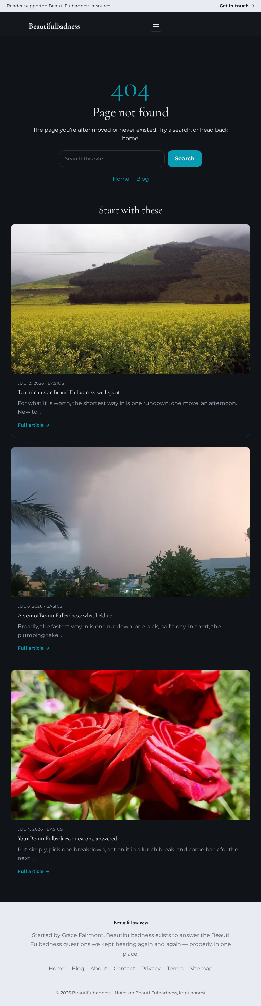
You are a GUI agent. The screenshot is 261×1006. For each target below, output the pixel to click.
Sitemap (201, 968)
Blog (142, 179)
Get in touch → (237, 6)
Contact (124, 968)
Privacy (151, 968)
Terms (175, 968)
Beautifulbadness (54, 26)
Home (120, 179)
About (98, 968)
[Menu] (156, 24)
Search (184, 158)
